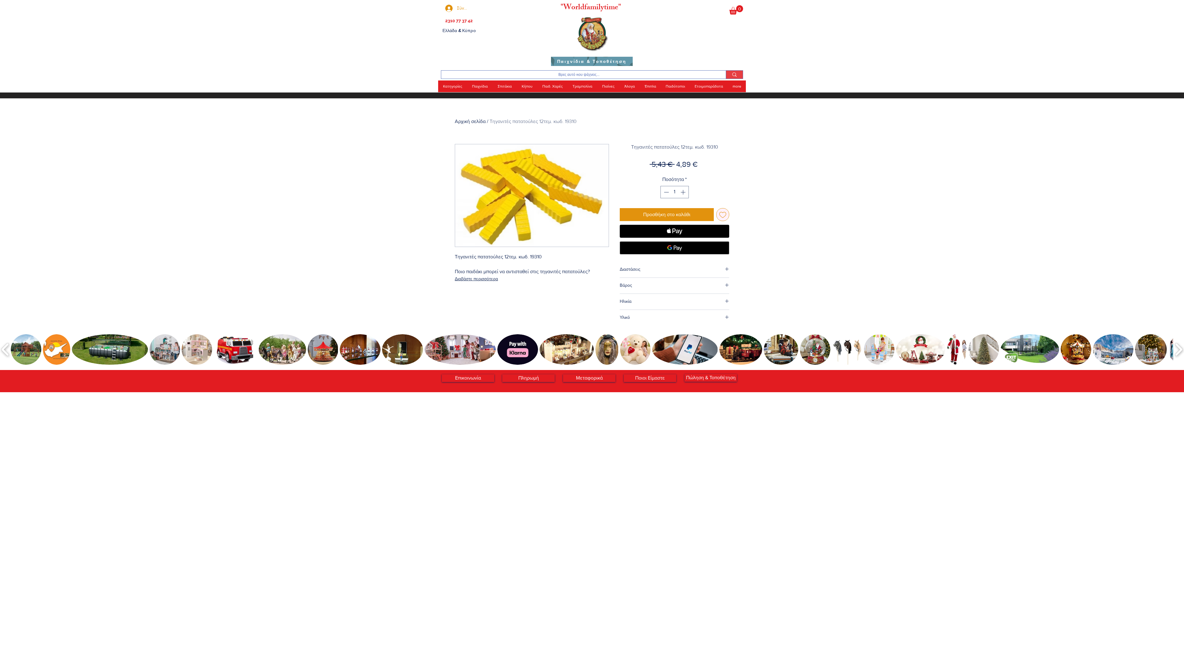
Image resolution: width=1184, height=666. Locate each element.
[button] (736, 9)
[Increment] (683, 192)
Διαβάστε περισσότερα (476, 278)
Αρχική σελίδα (470, 121)
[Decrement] (665, 192)
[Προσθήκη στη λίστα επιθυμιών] (722, 214)
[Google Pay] (674, 247)
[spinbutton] (674, 192)
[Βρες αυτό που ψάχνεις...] (734, 75)
